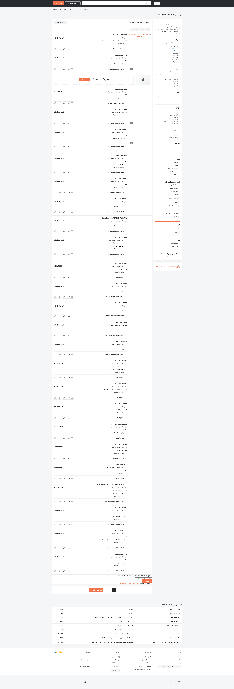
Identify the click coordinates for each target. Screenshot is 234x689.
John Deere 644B (121, 303)
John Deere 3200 (121, 89)
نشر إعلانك (84, 79)
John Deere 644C (121, 178)
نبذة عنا (179, 656)
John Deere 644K (121, 263)
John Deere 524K (121, 361)
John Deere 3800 (121, 464)
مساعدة (179, 660)
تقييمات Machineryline (145, 666)
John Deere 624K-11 (120, 35)
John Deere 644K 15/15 (119, 424)
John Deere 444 (121, 283)
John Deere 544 (121, 341)
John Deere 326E (121, 531)
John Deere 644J (121, 55)
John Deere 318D (121, 237)
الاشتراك (147, 581)
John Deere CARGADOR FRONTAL (114, 218)
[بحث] (149, 3)
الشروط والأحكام (146, 656)
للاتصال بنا (178, 663)
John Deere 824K (121, 129)
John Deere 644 (121, 322)
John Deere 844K (121, 508)
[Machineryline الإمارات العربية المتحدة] (171, 3)
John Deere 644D (121, 109)
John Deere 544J (121, 155)
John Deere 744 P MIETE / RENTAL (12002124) (111, 484)
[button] (59, 49)
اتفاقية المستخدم (123, 583)
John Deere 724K (121, 444)
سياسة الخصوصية (133, 583)
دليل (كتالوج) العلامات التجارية (143, 669)
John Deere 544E (121, 199)
